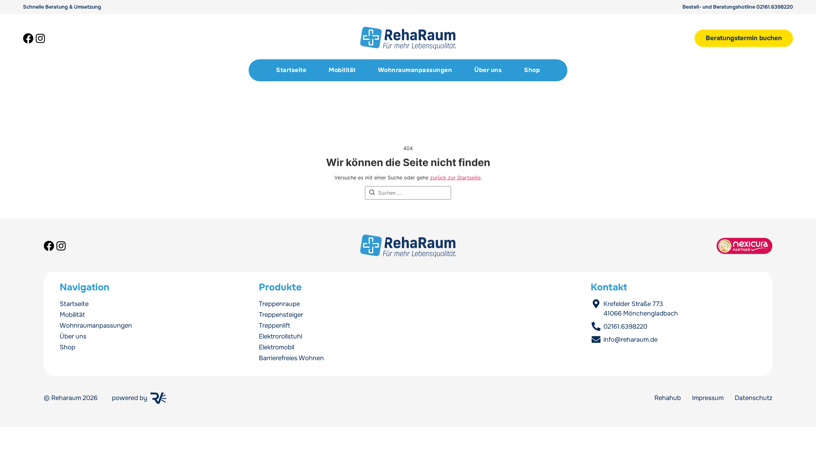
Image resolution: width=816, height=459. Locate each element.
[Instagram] (40, 38)
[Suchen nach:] (408, 193)
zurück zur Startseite (455, 177)
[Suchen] (372, 193)
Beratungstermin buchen (744, 38)
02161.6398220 (774, 7)
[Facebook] (28, 38)
